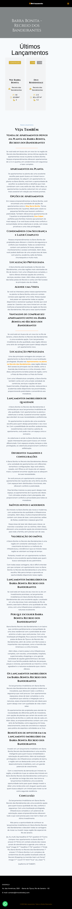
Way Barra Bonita (15, 81)
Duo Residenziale (36, 81)
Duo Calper (38, 216)
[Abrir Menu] (68, 3)
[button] (5, 904)
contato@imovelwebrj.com (19, 893)
